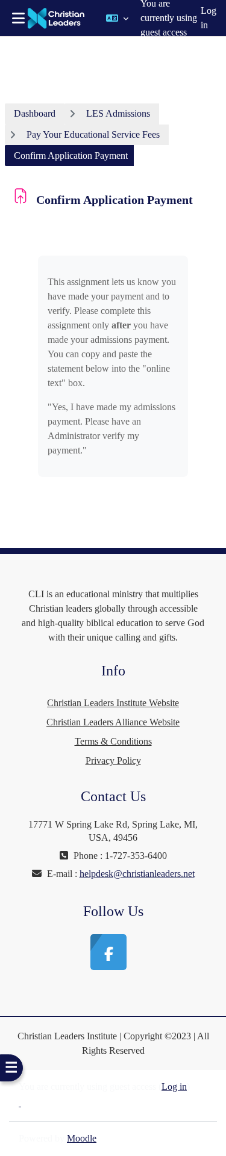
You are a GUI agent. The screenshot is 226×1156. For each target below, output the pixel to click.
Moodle (81, 1138)
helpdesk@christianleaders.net (137, 874)
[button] (117, 18)
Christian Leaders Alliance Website (113, 722)
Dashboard (34, 113)
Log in (208, 17)
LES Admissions (118, 113)
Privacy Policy (113, 760)
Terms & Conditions (113, 741)
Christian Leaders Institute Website (113, 703)
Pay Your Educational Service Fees (93, 134)
